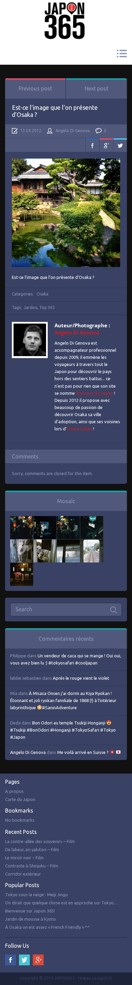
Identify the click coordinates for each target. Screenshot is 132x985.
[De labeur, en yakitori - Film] (45, 519)
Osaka (42, 294)
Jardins (30, 307)
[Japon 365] (66, 11)
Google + (38, 960)
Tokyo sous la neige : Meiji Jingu (36, 894)
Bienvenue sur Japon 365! (30, 910)
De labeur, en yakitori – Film (32, 849)
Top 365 (47, 307)
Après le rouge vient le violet (81, 678)
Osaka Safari (79, 428)
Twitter (120, 145)
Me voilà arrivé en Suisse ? (83, 752)
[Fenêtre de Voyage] (91, 542)
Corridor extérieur (23, 873)
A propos (14, 791)
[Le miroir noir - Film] (68, 519)
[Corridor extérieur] (21, 542)
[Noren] (68, 542)
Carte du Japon (20, 799)
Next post (96, 88)
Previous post (35, 88)
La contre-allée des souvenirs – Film (40, 841)
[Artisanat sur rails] (45, 542)
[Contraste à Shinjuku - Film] (91, 519)
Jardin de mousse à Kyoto (30, 919)
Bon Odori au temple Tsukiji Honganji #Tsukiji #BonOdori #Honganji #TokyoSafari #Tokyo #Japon (63, 729)
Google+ (106, 145)
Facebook (92, 145)
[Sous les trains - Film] (21, 566)
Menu (121, 53)
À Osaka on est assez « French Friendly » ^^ (47, 927)
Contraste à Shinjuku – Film (31, 865)
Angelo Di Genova (73, 130)
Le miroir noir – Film (24, 857)
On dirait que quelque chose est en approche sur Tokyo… (61, 902)
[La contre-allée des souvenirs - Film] (21, 519)
